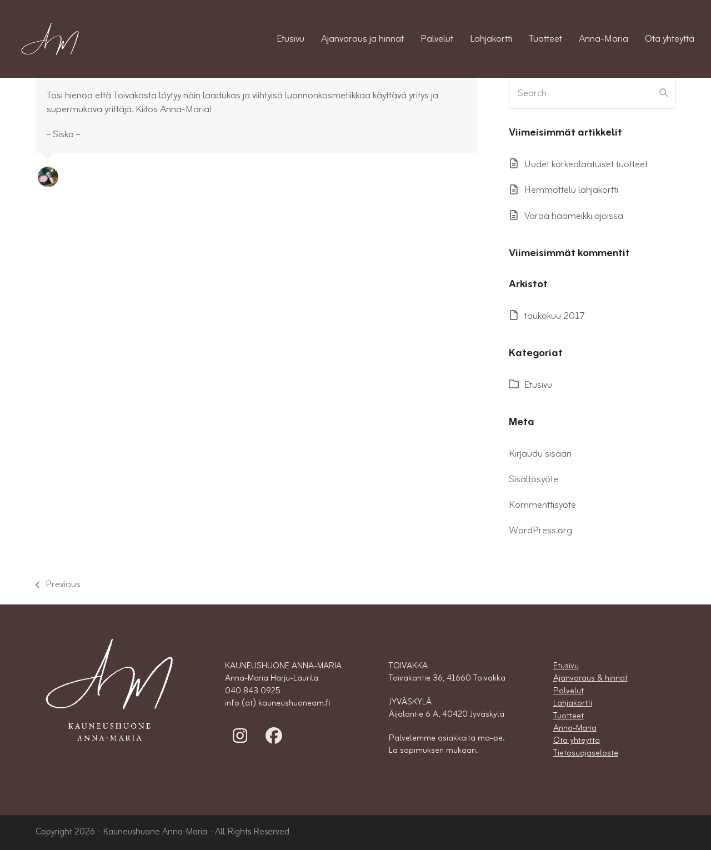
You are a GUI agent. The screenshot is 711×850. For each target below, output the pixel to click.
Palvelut (568, 691)
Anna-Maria (575, 728)
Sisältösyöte (533, 479)
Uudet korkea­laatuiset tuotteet (586, 164)
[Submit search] (663, 93)
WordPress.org (540, 530)
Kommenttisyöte (542, 505)
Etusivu (538, 385)
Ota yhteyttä (576, 740)
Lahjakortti (572, 703)
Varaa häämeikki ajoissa (573, 216)
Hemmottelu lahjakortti (571, 190)
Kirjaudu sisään (540, 454)
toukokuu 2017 (554, 316)
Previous (58, 585)
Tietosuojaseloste (585, 753)
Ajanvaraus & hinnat (590, 678)
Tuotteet (568, 716)
